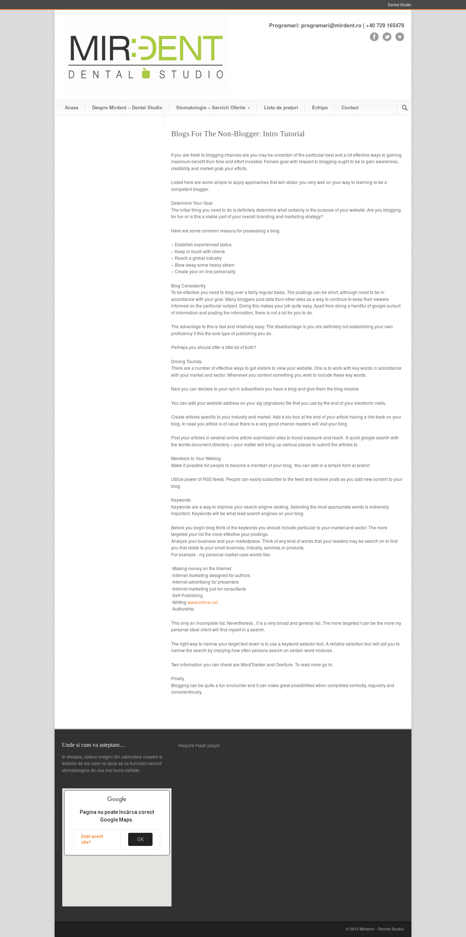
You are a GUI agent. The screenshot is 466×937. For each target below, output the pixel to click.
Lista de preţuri (281, 107)
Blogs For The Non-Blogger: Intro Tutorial (238, 133)
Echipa (320, 107)
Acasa (71, 107)
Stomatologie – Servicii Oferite (213, 107)
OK (140, 839)
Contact (350, 107)
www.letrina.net (202, 602)
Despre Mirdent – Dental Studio (127, 107)
